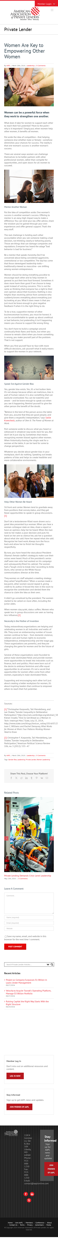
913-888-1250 (26, 1163)
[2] (19, 615)
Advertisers (39, 1225)
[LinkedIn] (32, 1194)
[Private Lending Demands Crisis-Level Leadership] (29, 798)
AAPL (8, 65)
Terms (22, 1225)
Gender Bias (12, 759)
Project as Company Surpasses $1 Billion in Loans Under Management (26, 981)
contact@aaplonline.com (36, 1183)
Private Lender (31, 759)
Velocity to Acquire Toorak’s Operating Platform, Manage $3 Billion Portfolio (28, 992)
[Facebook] (26, 1194)
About (49, 1222)
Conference (39, 1222)
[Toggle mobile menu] (52, 10)
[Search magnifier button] (52, 964)
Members (29, 1222)
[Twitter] (29, 1200)
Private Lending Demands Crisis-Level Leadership (27, 875)
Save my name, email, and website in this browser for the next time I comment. (25, 938)
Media (48, 1225)
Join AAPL (19, 1222)
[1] (5, 515)
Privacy (30, 1225)
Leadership (30, 65)
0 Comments (40, 65)
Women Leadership (43, 759)
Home (10, 1222)
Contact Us (13, 1225)
